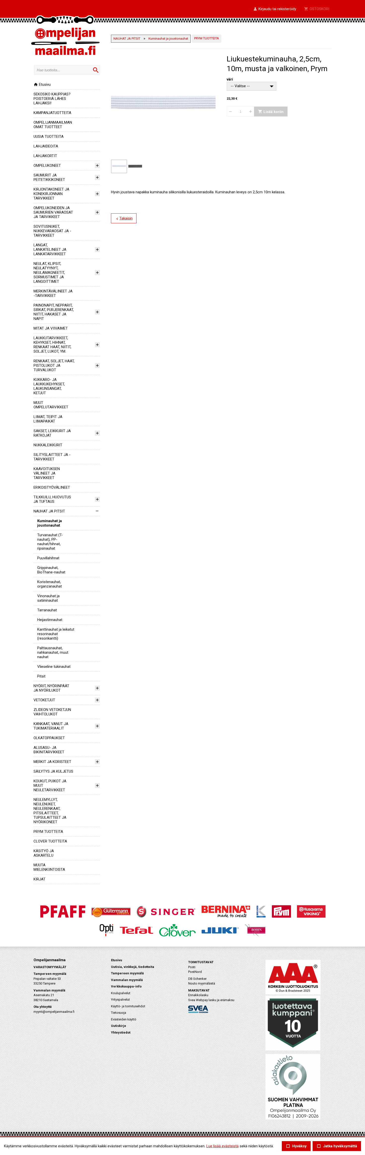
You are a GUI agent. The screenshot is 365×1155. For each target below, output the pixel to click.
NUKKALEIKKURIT (48, 445)
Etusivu (42, 84)
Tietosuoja (118, 1012)
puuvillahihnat (48, 558)
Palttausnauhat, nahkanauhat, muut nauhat (52, 652)
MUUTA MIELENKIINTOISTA (49, 867)
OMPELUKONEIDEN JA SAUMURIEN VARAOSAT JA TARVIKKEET (53, 212)
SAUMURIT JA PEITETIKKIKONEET (49, 177)
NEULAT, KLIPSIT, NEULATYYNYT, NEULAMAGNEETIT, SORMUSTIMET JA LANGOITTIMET (49, 272)
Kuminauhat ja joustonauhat (49, 523)
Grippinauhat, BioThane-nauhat (51, 569)
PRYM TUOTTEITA (48, 831)
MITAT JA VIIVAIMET (51, 328)
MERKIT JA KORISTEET (52, 762)
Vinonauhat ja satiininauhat (48, 598)
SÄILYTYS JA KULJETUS (53, 771)
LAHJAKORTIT (45, 156)
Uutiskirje (118, 1026)
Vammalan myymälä (127, 980)
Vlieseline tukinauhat (54, 666)
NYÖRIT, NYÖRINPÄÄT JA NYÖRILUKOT (51, 688)
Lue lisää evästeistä (222, 1146)
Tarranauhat (47, 610)
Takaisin (124, 218)
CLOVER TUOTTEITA (50, 841)
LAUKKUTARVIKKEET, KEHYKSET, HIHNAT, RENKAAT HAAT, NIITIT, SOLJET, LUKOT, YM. (52, 345)
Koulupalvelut (120, 993)
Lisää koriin (271, 111)
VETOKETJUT (44, 700)
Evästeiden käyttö (123, 1019)
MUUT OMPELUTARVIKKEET (51, 404)
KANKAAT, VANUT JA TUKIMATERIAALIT (51, 726)
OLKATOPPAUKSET (49, 738)
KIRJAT (39, 879)
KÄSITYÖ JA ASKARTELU (44, 853)
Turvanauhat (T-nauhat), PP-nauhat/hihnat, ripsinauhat (50, 542)
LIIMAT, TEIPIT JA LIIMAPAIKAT (48, 419)
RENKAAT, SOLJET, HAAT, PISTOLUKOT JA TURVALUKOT (54, 365)
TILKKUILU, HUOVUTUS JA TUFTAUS (52, 499)
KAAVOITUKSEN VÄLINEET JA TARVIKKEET (47, 473)
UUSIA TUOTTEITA (49, 136)
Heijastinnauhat (49, 620)
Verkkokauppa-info (126, 986)
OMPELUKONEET (47, 165)
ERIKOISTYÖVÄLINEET (52, 487)
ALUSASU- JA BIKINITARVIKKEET (49, 749)
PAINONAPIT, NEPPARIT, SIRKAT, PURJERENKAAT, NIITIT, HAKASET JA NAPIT (54, 312)
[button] (274, 9)
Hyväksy (296, 1146)
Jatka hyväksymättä (337, 1146)
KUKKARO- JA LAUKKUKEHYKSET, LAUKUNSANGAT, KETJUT (49, 386)
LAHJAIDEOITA (46, 146)
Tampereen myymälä (127, 973)
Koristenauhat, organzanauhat (49, 584)
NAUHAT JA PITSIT (49, 511)
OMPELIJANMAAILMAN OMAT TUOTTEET (53, 124)
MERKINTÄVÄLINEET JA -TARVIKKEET (53, 293)
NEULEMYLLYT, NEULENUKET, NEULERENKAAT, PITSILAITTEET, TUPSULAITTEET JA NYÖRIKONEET (50, 810)
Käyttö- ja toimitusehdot (128, 1006)
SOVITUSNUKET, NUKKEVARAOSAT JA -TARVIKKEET (52, 231)
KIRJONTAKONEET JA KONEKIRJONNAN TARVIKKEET (51, 193)
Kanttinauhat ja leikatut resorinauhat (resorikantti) (55, 634)
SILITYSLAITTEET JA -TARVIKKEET (52, 456)
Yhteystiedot (120, 1032)
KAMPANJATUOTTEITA (52, 113)
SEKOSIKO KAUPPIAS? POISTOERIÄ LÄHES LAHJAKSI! (52, 98)
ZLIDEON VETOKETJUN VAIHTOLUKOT (52, 711)
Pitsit (41, 676)
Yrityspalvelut (120, 999)
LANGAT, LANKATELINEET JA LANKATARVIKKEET (50, 249)
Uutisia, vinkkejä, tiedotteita (132, 967)
